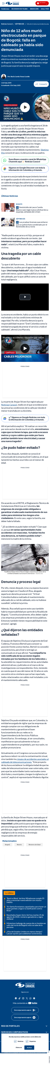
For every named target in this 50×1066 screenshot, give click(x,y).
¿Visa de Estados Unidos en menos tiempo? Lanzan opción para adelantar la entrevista (24, 932)
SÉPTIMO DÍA (19, 24)
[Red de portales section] (46, 1026)
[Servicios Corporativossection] (46, 1032)
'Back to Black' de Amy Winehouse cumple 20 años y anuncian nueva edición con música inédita (25, 900)
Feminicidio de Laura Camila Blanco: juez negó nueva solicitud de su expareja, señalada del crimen (32, 209)
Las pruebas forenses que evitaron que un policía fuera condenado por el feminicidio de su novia (32, 224)
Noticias (20, 1041)
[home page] (25, 985)
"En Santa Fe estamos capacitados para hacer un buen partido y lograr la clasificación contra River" (26, 908)
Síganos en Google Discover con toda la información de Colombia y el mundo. (27, 168)
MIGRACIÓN (34, 9)
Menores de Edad (34, 845)
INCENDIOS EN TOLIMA (20, 9)
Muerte (19, 845)
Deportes (32, 1041)
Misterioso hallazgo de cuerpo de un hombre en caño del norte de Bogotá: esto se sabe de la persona (26, 925)
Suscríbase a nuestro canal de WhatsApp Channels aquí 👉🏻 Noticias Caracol (27, 160)
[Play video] (25, 107)
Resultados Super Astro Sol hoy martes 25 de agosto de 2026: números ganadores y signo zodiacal (25, 917)
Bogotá (7, 845)
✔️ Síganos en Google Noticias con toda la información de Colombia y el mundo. (27, 418)
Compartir (41, 84)
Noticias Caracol (7, 24)
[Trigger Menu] (3, 3)
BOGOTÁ (19, 204)
